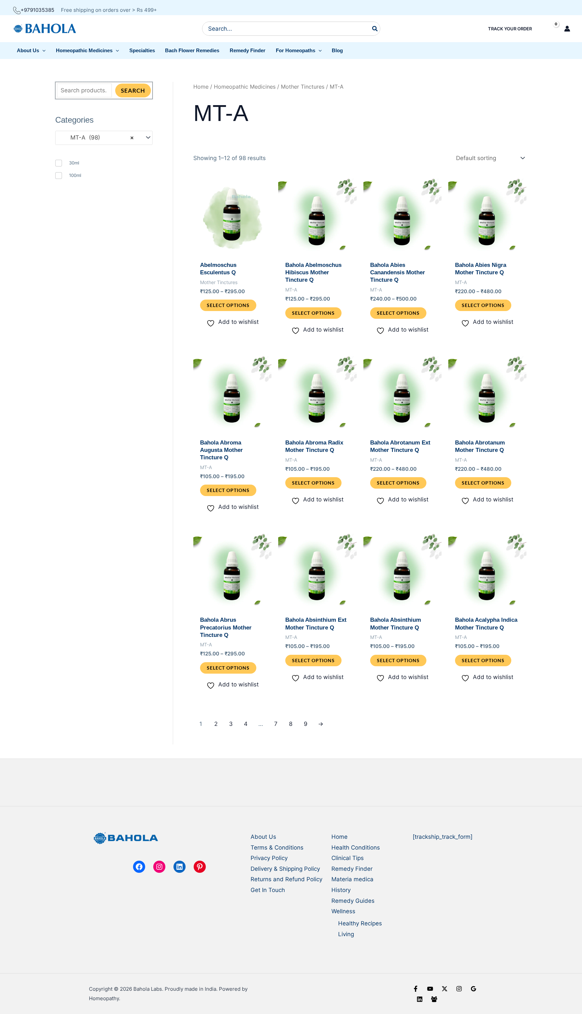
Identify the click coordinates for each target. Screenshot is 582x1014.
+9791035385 (37, 10)
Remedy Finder (352, 868)
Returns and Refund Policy (286, 879)
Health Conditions (355, 847)
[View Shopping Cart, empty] (550, 28)
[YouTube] (430, 989)
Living (346, 934)
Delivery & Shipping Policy (285, 868)
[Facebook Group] (434, 999)
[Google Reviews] (474, 989)
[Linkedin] (420, 999)
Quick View (232, 250)
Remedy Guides (353, 900)
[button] (31, 50)
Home (200, 87)
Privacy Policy (269, 858)
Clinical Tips (347, 858)
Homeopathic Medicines (245, 87)
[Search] (375, 28)
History (341, 890)
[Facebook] (416, 989)
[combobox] (104, 138)
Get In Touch (268, 890)
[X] (445, 989)
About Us (263, 836)
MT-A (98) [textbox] (97, 137)
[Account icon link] (567, 29)
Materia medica (352, 879)
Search (133, 90)
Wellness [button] (343, 911)
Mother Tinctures (302, 87)
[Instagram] (459, 989)
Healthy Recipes (360, 923)
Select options (228, 305)
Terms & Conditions (277, 847)
